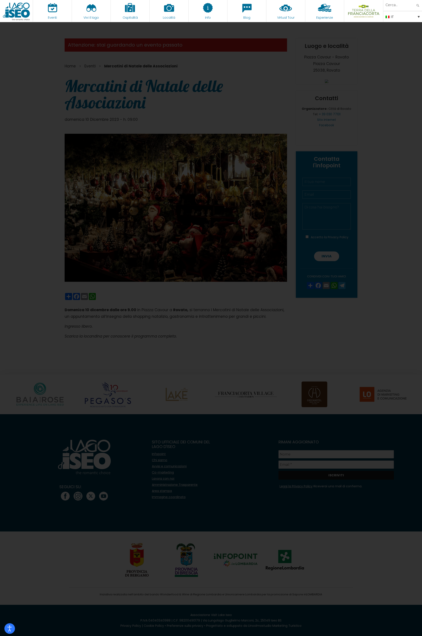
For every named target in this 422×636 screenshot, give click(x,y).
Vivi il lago (91, 17)
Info (208, 17)
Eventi (52, 17)
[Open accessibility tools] (9, 628)
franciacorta (363, 17)
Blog (246, 17)
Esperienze (324, 17)
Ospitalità (130, 17)
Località (169, 17)
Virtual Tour (286, 17)
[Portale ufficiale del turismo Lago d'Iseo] (16, 10)
